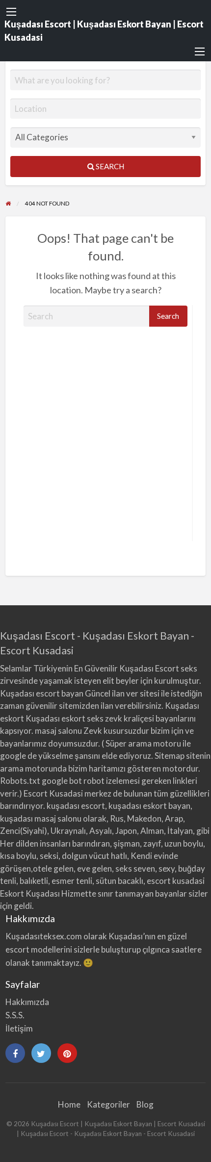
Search (109, 166)
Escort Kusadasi (53, 793)
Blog (145, 1104)
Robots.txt (20, 780)
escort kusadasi (176, 881)
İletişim (19, 1028)
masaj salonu (58, 730)
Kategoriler (108, 1104)
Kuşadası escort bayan (41, 693)
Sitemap (170, 755)
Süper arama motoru (143, 743)
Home (69, 1104)
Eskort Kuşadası (30, 893)
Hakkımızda (27, 1002)
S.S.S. (15, 1015)
